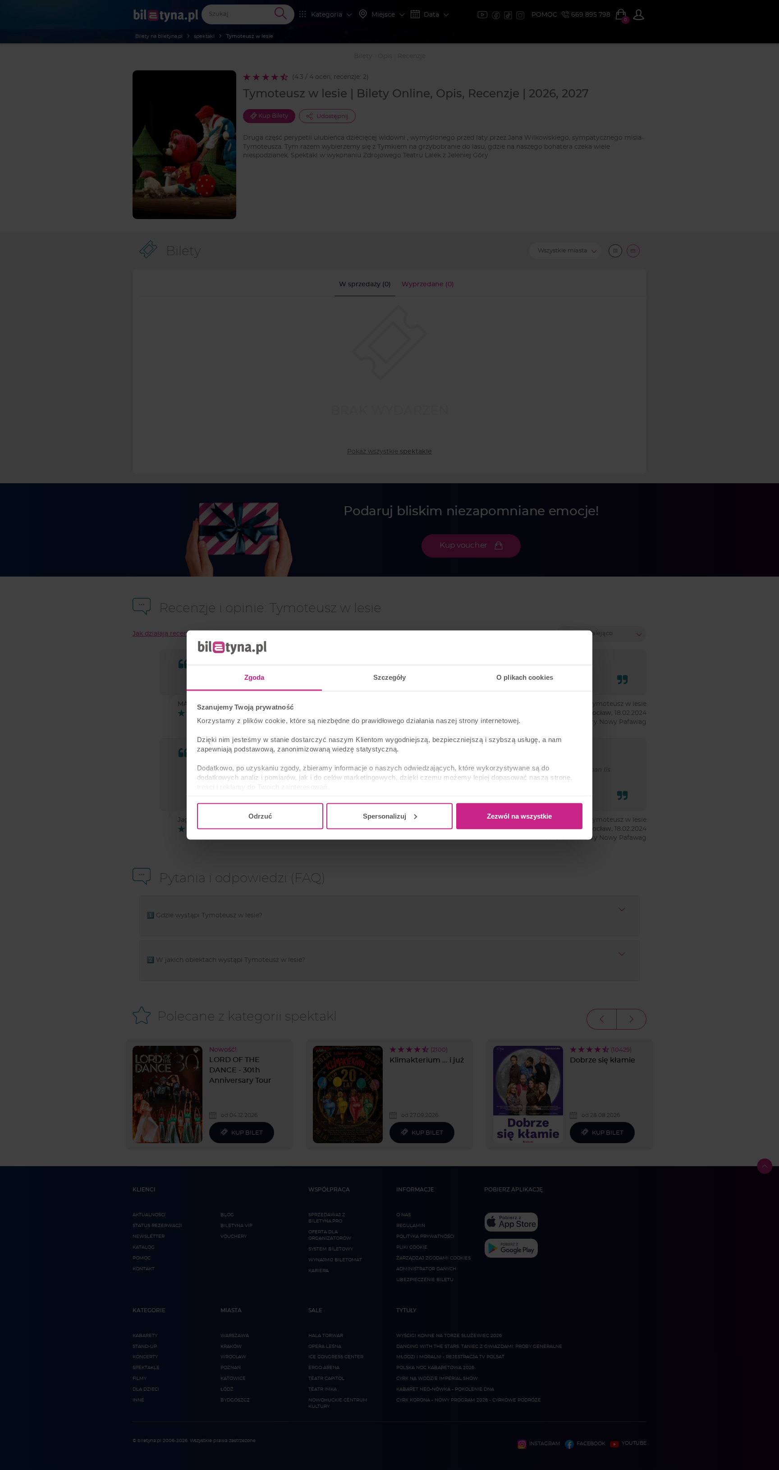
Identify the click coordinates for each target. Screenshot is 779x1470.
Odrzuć (260, 816)
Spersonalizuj (384, 816)
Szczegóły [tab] (389, 677)
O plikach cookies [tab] (524, 677)
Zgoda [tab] (254, 677)
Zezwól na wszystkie (519, 816)
